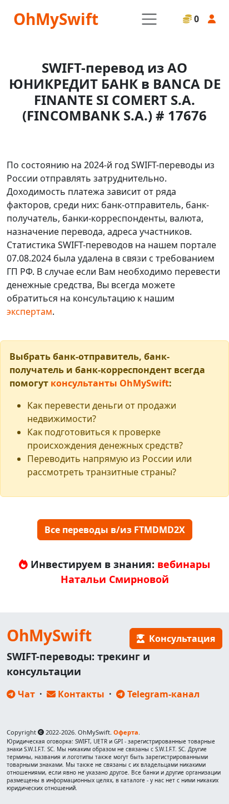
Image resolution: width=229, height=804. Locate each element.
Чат (25, 694)
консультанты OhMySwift (110, 383)
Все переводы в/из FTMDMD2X (114, 530)
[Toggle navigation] (149, 19)
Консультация (180, 638)
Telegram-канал (162, 694)
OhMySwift (55, 18)
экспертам (29, 311)
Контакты (80, 694)
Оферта (125, 732)
